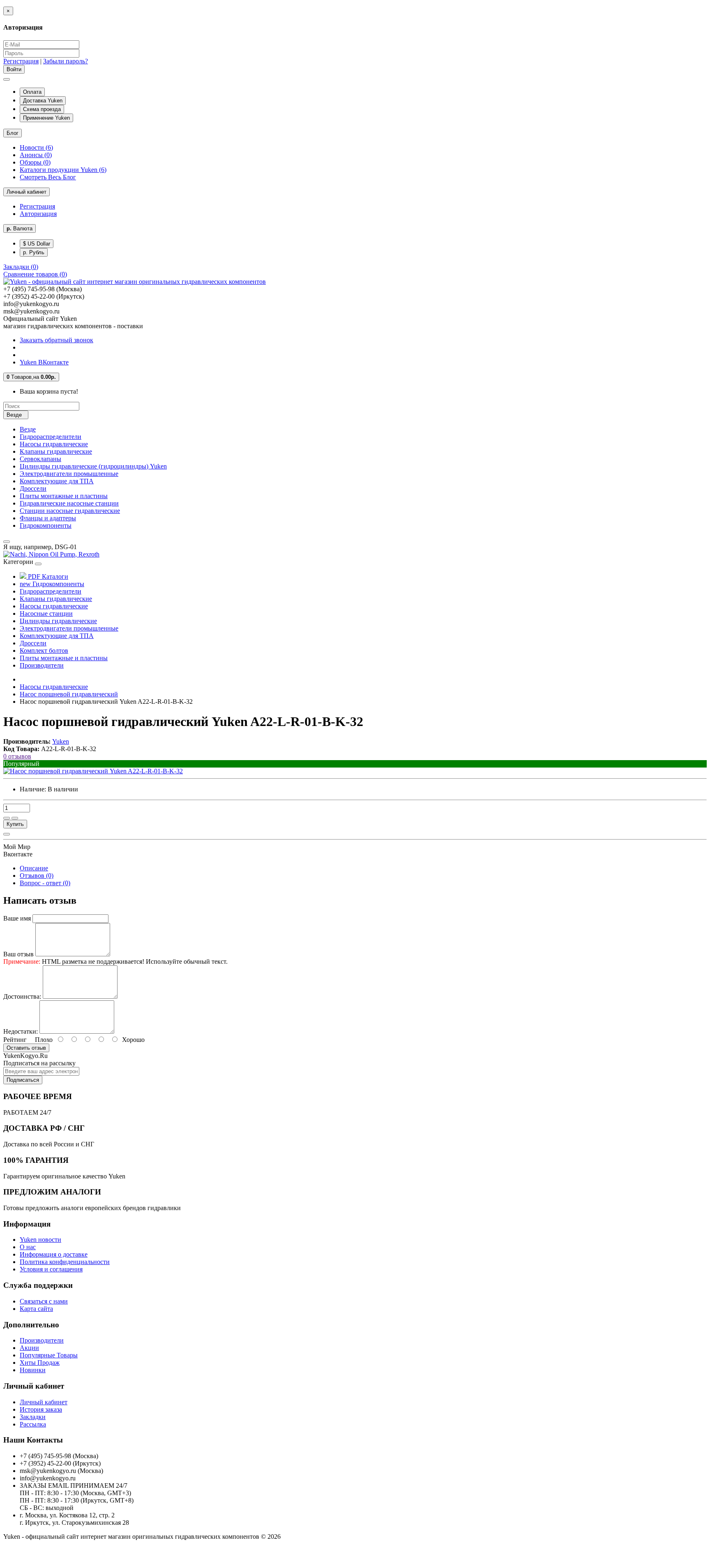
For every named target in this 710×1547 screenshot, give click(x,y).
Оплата (32, 92)
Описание (34, 868)
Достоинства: (22, 996)
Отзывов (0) (36, 875)
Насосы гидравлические (54, 444)
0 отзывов (17, 756)
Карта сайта (36, 1308)
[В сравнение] (15, 818)
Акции (29, 1347)
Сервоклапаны (40, 458)
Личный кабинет (43, 1402)
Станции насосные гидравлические (70, 510)
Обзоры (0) (35, 162)
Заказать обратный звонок (56, 339)
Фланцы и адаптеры (48, 518)
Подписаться (23, 1080)
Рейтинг (15, 1039)
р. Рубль (33, 252)
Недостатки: (20, 1031)
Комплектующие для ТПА (57, 481)
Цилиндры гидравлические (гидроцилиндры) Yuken (93, 466)
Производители (42, 665)
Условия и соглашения (51, 1269)
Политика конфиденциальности (65, 1261)
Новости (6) (36, 147)
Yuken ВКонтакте (44, 362)
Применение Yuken (46, 118)
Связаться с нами (44, 1301)
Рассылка (33, 1424)
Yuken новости (40, 1239)
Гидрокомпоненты (45, 525)
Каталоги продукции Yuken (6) (63, 169)
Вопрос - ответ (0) (45, 882)
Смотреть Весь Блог (48, 177)
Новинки (33, 1369)
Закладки (33, 1416)
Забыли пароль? (65, 61)
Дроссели (33, 488)
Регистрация (21, 61)
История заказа (41, 1409)
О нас (28, 1246)
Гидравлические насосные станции (69, 503)
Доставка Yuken (42, 100)
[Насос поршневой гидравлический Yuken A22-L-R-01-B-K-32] (93, 771)
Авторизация (38, 213)
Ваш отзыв (18, 954)
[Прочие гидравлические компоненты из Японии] (51, 554)
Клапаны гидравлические (56, 451)
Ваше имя (17, 918)
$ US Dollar (36, 244)
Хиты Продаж (40, 1362)
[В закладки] (6, 818)
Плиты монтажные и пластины (64, 495)
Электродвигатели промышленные (69, 473)
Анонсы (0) (36, 154)
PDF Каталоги (47, 576)
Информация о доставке (54, 1254)
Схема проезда (42, 109)
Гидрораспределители (50, 436)
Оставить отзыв (26, 1048)
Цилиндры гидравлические (58, 620)
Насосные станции (46, 613)
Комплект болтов (44, 650)
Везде (28, 429)
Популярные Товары (49, 1355)
